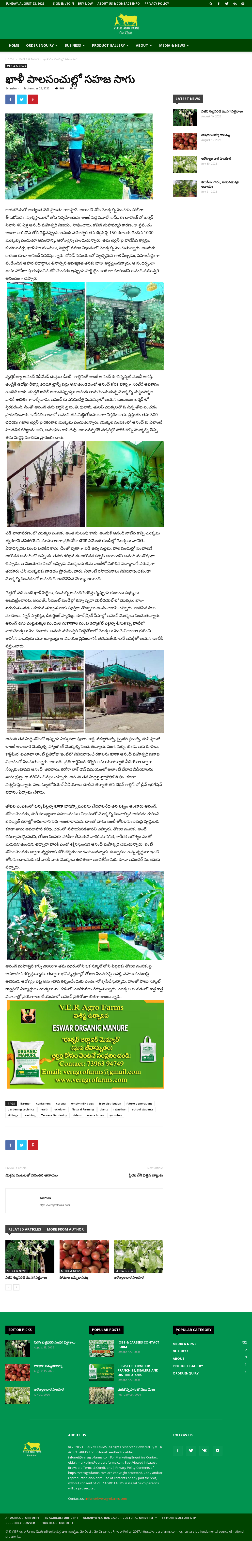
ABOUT (142, 45)
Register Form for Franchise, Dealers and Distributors (138, 1370)
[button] (211, 3)
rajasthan (119, 1109)
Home (14, 45)
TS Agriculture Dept (61, 1518)
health (44, 1109)
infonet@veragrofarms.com (106, 1498)
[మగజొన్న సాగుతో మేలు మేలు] (101, 1395)
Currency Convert (21, 1523)
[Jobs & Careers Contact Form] (101, 1348)
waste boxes (95, 1115)
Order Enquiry (40, 45)
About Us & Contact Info (118, 3)
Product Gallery (108, 45)
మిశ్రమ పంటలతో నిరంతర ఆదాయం (31, 1175)
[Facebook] (218, 3)
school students (142, 1109)
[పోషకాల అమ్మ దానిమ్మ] (84, 1256)
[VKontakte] (234, 3)
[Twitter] (226, 3)
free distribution (110, 1103)
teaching (30, 1115)
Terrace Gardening (54, 1115)
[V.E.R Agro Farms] (126, 24)
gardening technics (21, 1109)
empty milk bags (82, 1103)
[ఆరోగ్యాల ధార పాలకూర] (138, 1256)
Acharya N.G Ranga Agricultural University (120, 1518)
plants (104, 1109)
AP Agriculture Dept (22, 1518)
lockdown (60, 1109)
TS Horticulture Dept (180, 1518)
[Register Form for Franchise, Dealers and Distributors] (101, 1372)
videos (77, 1115)
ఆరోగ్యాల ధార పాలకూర (129, 1277)
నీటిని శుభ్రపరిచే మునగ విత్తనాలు (26, 1277)
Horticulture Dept (58, 1523)
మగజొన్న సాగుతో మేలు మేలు (136, 1389)
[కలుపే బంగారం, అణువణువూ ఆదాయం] (185, 188)
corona (61, 1103)
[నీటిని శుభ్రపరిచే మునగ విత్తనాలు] (29, 1256)
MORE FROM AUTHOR (65, 1229)
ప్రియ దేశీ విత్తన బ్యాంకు (146, 1175)
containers (43, 1103)
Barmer (25, 1103)
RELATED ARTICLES (24, 1229)
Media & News (172, 45)
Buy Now (85, 3)
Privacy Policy (156, 3)
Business (73, 45)
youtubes (116, 1115)
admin (14, 88)
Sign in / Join (63, 3)
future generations (139, 1103)
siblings (13, 1115)
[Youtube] (243, 3)
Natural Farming (83, 1109)
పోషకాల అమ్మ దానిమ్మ (74, 1277)
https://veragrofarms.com (55, 1205)
